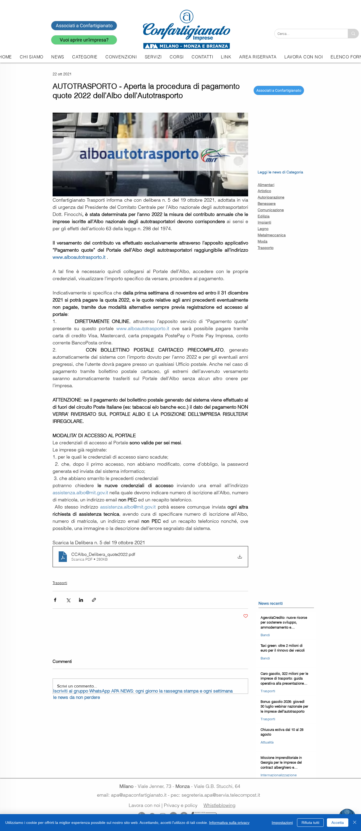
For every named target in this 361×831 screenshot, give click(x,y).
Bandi (265, 635)
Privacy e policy (180, 805)
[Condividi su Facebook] (55, 599)
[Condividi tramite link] (93, 599)
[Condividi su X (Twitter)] (68, 599)
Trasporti (60, 582)
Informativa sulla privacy (229, 822)
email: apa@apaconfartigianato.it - (134, 795)
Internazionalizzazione (279, 775)
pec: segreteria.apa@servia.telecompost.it (217, 795)
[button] (153, 56)
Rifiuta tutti (310, 822)
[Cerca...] (353, 33)
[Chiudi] (354, 822)
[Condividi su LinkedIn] (81, 599)
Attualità (267, 742)
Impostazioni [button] (282, 822)
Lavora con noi (144, 805)
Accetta (337, 822)
